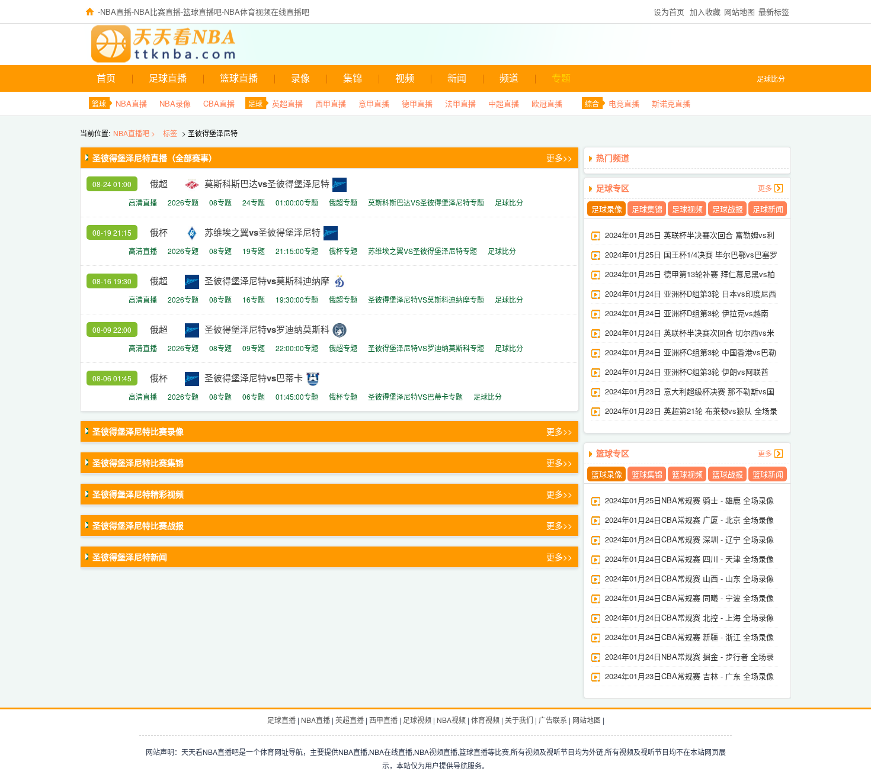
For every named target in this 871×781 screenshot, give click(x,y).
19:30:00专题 (297, 299)
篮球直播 (239, 78)
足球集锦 (647, 208)
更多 (765, 188)
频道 (508, 78)
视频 (404, 78)
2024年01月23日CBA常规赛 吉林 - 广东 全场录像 (689, 676)
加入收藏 (705, 11)
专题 (561, 78)
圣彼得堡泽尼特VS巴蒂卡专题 (415, 396)
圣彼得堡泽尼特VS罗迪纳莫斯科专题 (426, 348)
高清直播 (143, 202)
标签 (170, 133)
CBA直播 (219, 103)
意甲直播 (373, 103)
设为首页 (669, 11)
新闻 (456, 78)
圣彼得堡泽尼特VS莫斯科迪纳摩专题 (426, 299)
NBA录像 (175, 103)
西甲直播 (330, 103)
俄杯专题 (343, 251)
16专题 (253, 299)
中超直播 (503, 103)
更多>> (559, 157)
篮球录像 (606, 474)
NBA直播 (131, 103)
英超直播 (287, 103)
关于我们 (519, 720)
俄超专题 (343, 202)
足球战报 (727, 208)
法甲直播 (460, 103)
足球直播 (168, 78)
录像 (300, 78)
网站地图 (739, 11)
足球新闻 (767, 208)
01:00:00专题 (297, 202)
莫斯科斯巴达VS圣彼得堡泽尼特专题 (426, 202)
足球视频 (687, 208)
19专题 (253, 251)
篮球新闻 (767, 474)
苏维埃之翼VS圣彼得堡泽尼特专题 (422, 251)
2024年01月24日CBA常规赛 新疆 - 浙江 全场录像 (689, 636)
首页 (106, 78)
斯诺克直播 (671, 103)
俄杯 (159, 232)
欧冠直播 (546, 103)
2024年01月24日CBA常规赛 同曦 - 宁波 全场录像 (689, 597)
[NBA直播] (135, 43)
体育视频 (485, 720)
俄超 (159, 183)
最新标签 (773, 11)
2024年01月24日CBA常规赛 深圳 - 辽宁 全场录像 (689, 539)
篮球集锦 (647, 474)
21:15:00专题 (297, 251)
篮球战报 (727, 474)
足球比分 (771, 78)
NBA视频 (451, 720)
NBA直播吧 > (135, 133)
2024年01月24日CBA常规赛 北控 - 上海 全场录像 (689, 617)
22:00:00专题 (297, 348)
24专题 (253, 202)
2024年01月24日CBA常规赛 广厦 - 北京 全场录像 (689, 519)
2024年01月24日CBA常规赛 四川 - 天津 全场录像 (689, 558)
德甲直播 (417, 103)
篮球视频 (687, 474)
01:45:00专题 (297, 396)
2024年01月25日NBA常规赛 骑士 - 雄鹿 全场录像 (689, 500)
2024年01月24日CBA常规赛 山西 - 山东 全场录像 (689, 578)
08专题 (220, 202)
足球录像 (606, 208)
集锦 (352, 78)
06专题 (253, 396)
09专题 (253, 348)
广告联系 (553, 720)
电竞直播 (624, 103)
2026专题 (183, 202)
